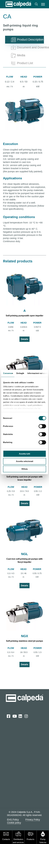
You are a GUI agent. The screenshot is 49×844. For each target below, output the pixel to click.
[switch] (42, 426)
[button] (43, 4)
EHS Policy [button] (13, 819)
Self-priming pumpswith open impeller (24, 316)
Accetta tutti (24, 454)
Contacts (6, 839)
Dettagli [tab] (20, 373)
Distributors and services (18, 840)
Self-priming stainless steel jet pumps (24, 641)
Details (24, 339)
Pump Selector (42, 840)
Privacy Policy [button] (32, 819)
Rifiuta (25, 469)
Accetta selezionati (24, 461)
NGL (24, 554)
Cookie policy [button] (14, 822)
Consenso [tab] (7, 373)
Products (30, 839)
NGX (24, 636)
